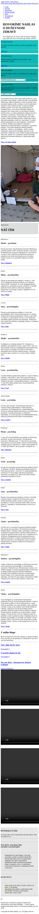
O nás (6, 7)
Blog (6, 14)
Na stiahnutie (9, 16)
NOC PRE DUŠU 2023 (10, 645)
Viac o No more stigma (8, 142)
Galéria (3, 668)
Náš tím (7, 8)
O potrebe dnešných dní (10, 653)
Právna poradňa (10, 12)
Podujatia (9, 668)
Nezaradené (4, 649)
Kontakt (7, 17)
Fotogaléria (8, 10)
